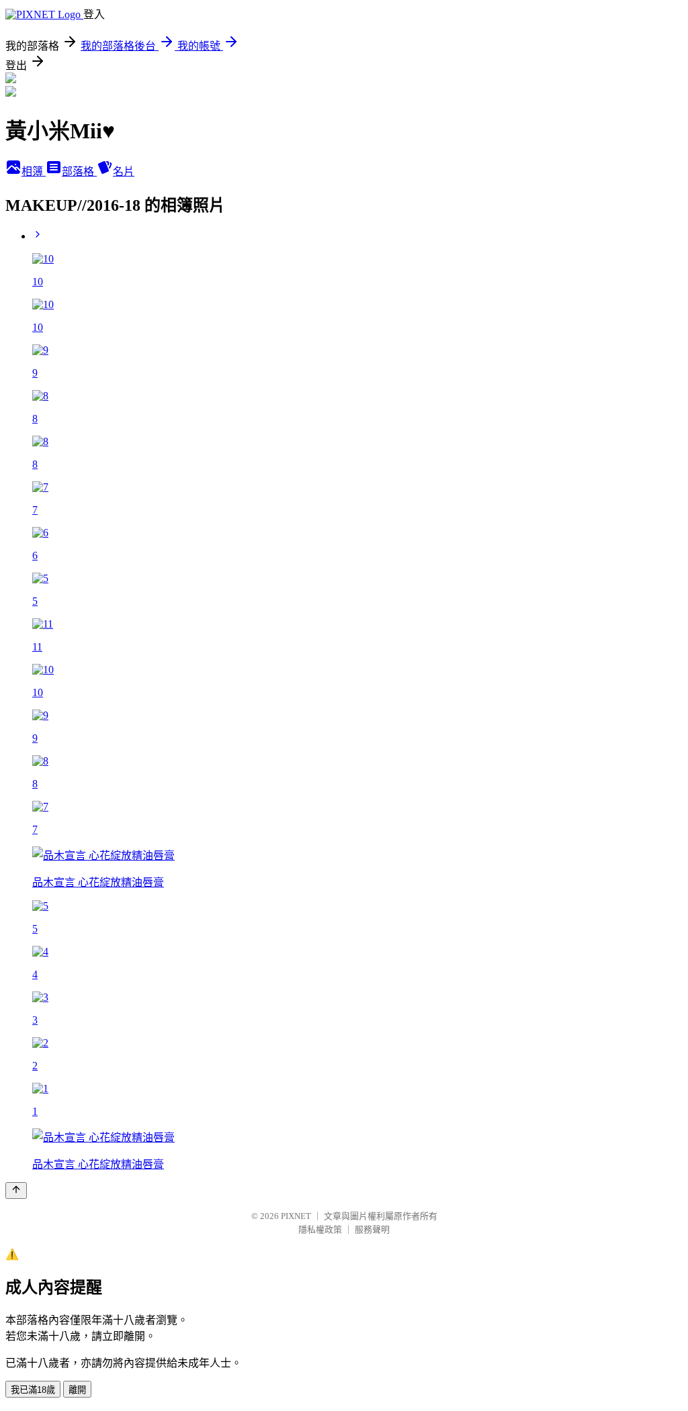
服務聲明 (372, 1229)
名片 (123, 171)
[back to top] (16, 1190)
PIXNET (296, 1216)
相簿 (34, 171)
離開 (77, 1390)
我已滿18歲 (33, 1390)
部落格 (79, 171)
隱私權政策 (320, 1229)
